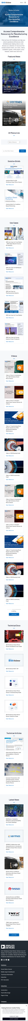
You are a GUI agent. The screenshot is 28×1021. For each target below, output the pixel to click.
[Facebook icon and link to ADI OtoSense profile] (9, 960)
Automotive (4, 990)
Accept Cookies (14, 1018)
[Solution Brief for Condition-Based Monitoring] (14, 195)
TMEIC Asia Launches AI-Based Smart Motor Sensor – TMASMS (13, 924)
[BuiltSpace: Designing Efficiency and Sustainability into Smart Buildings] (14, 810)
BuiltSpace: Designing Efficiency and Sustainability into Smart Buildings (13, 820)
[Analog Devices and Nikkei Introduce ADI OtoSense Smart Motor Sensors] (14, 888)
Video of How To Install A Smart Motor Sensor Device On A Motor (14, 402)
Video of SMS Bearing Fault (13, 453)
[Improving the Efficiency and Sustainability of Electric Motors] (14, 744)
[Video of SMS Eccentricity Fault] (14, 467)
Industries (3, 977)
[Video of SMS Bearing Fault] (14, 444)
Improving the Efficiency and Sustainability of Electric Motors (13, 754)
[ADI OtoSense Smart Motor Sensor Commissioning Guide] (14, 682)
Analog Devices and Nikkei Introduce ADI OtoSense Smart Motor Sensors (14, 898)
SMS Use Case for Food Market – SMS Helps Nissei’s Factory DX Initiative (14, 243)
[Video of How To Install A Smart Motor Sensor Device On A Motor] (14, 392)
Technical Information (7, 974)
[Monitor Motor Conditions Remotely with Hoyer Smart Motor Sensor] (14, 863)
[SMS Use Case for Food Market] (14, 306)
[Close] (26, 1005)
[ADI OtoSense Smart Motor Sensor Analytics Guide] (14, 706)
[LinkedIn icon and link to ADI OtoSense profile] (2, 960)
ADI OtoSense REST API (12, 668)
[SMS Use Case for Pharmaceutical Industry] (14, 283)
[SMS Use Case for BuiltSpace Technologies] (14, 259)
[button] (22, 150)
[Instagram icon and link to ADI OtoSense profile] (4, 960)
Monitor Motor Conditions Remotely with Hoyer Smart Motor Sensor (13, 873)
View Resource (10, 184)
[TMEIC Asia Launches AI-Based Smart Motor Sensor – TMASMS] (14, 914)
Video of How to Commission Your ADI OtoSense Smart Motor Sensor (13, 376)
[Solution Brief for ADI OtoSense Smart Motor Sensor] (14, 172)
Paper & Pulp (4, 995)
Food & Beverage (5, 992)
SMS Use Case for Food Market (14, 315)
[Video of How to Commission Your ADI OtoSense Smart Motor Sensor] (14, 366)
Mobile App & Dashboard (7, 972)
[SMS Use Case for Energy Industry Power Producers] (14, 329)
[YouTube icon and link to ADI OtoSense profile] (7, 960)
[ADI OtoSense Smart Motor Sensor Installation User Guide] (14, 636)
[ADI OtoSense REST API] (14, 660)
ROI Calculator (5, 980)
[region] (14, 1012)
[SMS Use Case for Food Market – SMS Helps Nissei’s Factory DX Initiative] (14, 233)
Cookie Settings (14, 1016)
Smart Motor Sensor (6, 969)
